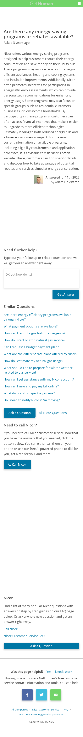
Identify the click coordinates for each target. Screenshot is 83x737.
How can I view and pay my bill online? (31, 386)
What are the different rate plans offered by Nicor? (40, 354)
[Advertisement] (41, 216)
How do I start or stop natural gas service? (34, 340)
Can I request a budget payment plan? (31, 347)
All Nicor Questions (53, 413)
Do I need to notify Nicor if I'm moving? (32, 400)
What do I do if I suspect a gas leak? (29, 393)
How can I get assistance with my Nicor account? (39, 379)
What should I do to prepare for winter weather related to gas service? (38, 370)
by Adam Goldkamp (65, 182)
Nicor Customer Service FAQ (24, 636)
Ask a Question (19, 413)
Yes (49, 672)
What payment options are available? (31, 326)
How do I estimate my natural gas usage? (33, 361)
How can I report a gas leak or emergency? (34, 333)
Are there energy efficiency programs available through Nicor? (37, 317)
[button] (79, 3)
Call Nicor (11, 629)
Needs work (63, 672)
